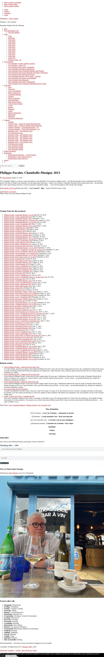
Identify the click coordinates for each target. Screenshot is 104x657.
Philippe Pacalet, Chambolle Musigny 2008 (18, 354)
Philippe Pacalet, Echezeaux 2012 (15, 279)
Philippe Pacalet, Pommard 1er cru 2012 (17, 323)
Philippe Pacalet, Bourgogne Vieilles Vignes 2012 (20, 291)
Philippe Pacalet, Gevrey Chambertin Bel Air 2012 (20, 315)
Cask (10, 405)
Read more (12, 656)
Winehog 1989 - (27, 647)
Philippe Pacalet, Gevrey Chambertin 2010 (17, 297)
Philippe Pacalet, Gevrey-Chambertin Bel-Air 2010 (20, 295)
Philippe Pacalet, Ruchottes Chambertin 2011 (18, 339)
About (6, 9)
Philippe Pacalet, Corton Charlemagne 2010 (18, 240)
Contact (6, 11)
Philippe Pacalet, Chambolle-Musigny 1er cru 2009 (20, 248)
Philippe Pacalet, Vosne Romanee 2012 (16, 242)
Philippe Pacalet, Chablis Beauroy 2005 (17, 228)
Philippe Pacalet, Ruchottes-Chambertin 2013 (18, 271)
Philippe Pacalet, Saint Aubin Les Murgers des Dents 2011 (23, 335)
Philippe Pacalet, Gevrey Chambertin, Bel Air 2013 (20, 251)
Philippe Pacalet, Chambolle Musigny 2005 (18, 348)
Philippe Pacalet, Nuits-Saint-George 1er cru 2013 (20, 257)
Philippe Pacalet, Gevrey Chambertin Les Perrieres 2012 (22, 321)
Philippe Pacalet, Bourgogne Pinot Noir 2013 (18, 246)
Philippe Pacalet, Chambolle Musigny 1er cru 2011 (20, 302)
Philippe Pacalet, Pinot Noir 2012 (14, 301)
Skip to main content (10, 4)
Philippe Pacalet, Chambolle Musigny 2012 (18, 281)
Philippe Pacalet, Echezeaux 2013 (15, 273)
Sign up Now (4, 463)
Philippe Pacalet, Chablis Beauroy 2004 (17, 229)
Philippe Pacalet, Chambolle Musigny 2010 (18, 233)
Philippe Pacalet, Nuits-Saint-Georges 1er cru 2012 (20, 317)
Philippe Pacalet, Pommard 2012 (14, 330)
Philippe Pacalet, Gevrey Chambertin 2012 (17, 275)
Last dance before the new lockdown (16, 389)
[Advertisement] (24, 203)
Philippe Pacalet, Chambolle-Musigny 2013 (18, 262)
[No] (17, 656)
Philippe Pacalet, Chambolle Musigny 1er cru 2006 (20, 352)
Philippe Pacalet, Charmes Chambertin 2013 (18, 270)
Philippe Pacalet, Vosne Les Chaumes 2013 (18, 235)
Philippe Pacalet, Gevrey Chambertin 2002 (17, 224)
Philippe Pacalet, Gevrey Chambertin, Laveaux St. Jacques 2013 (24, 249)
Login (6, 15)
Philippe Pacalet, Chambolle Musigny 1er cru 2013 (20, 255)
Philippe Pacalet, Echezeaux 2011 (15, 290)
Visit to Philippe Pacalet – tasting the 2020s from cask (21, 382)
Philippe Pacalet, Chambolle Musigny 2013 (18, 237)
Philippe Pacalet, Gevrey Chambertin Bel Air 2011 (20, 341)
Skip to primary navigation (12, 2)
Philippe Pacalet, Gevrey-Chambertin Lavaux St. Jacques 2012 (24, 277)
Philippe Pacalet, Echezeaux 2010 (15, 231)
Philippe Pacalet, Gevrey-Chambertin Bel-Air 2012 (20, 282)
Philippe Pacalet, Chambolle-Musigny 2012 (18, 268)
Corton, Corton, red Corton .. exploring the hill (19, 396)
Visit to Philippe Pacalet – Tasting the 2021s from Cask (21, 374)
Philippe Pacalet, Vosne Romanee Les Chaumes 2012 (21, 312)
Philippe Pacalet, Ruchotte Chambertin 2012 (18, 306)
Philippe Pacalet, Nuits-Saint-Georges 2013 (18, 260)
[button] (4, 162)
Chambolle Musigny (19, 405)
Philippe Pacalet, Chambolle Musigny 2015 (18, 218)
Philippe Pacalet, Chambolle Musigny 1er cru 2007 (20, 304)
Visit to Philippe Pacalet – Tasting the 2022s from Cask (21, 367)
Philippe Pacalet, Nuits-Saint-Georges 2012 (18, 286)
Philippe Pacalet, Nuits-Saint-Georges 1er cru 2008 (20, 293)
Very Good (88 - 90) (44, 405)
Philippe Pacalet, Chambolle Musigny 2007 (18, 357)
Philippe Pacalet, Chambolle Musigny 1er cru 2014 (20, 222)
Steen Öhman (13, 473)
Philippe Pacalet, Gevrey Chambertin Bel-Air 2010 (20, 350)
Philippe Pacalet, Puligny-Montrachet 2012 (18, 284)
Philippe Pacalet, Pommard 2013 (14, 259)
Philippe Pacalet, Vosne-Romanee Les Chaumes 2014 (21, 220)
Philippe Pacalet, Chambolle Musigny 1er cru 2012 (20, 319)
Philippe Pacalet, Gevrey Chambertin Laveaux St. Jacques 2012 (24, 313)
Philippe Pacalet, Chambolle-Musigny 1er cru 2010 (20, 239)
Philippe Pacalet (31, 405)
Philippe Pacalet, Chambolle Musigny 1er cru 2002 (20, 359)
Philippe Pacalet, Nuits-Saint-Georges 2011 (18, 343)
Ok (7, 656)
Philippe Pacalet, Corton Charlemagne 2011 (18, 217)
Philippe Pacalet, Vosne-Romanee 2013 (16, 264)
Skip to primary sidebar (11, 6)
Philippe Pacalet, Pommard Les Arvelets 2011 (18, 337)
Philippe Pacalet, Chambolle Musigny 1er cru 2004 (20, 226)
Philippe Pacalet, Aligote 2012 (13, 288)
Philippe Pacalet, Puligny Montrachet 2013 (17, 244)
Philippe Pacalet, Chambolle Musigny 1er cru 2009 (20, 215)
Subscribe (7, 13)
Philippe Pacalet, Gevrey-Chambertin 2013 (18, 266)
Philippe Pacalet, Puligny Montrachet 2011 (17, 355)
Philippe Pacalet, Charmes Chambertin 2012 (18, 310)
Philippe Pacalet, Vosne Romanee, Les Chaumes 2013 (21, 253)
